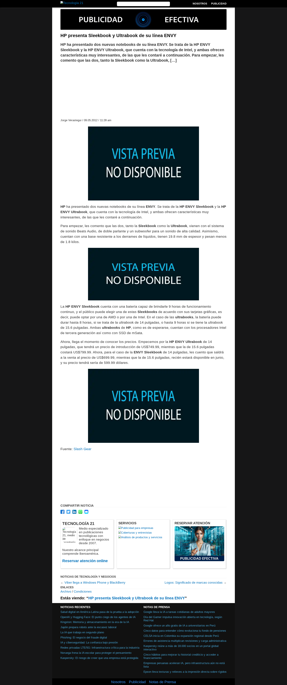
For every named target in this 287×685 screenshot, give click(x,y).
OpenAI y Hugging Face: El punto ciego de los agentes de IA (98, 617)
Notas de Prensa (162, 682)
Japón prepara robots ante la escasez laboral (88, 627)
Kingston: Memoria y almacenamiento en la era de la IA (94, 622)
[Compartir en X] (68, 512)
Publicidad (219, 3)
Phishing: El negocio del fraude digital (83, 637)
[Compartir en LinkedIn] (74, 512)
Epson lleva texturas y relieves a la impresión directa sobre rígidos (185, 671)
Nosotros (200, 3)
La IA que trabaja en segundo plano (82, 632)
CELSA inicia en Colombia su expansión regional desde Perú (181, 635)
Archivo (65, 591)
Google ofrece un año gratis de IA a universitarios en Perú (179, 625)
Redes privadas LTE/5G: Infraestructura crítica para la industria (99, 647)
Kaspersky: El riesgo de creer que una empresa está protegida (99, 657)
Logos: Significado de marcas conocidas (194, 582)
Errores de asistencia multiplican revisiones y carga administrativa (185, 640)
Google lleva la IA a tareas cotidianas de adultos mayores (179, 612)
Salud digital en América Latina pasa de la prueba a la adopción (99, 612)
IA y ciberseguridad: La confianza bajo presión (89, 642)
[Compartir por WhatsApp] (80, 512)
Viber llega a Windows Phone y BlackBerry (94, 582)
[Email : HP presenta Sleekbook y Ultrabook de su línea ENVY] (86, 512)
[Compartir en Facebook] (62, 512)
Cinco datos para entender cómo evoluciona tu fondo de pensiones (185, 630)
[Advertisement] (143, 90)
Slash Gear (82, 449)
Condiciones (83, 591)
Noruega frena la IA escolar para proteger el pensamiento (95, 652)
